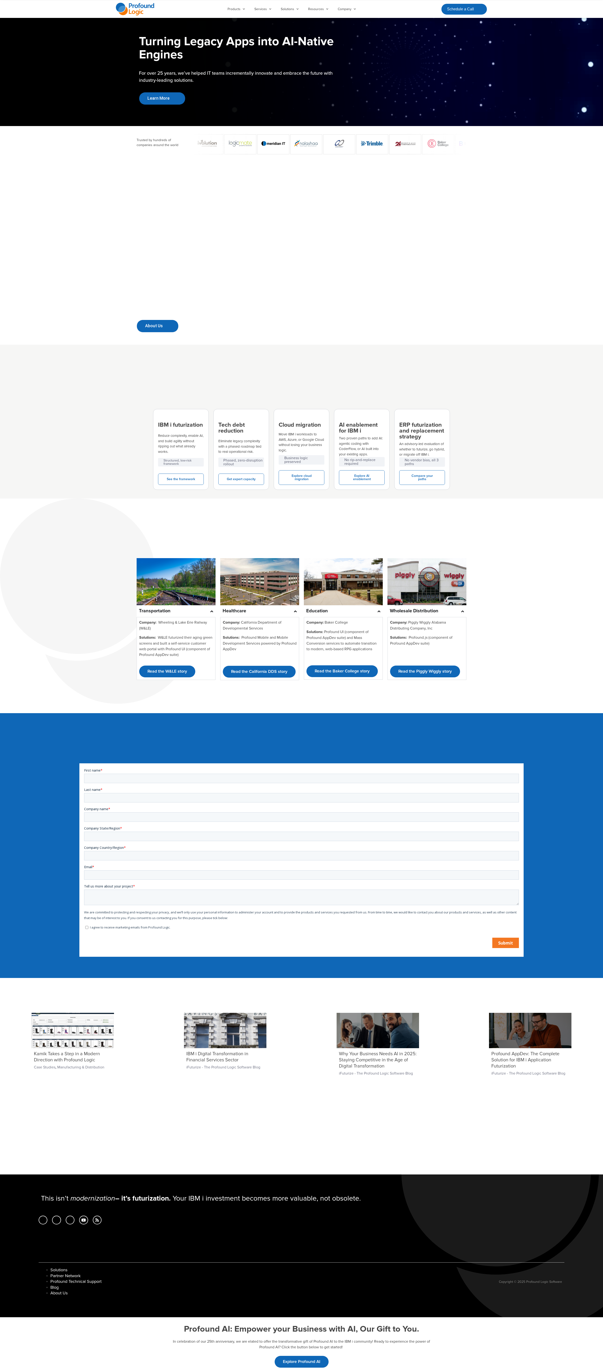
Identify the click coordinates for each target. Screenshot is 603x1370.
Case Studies (44, 1067)
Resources (316, 9)
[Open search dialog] (433, 8)
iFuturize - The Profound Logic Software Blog (223, 1067)
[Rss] (97, 1220)
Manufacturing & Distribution (80, 1067)
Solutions (287, 9)
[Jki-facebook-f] (56, 1220)
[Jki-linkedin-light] (43, 1220)
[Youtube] (83, 1220)
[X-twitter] (70, 1220)
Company (344, 9)
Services (260, 9)
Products (234, 9)
